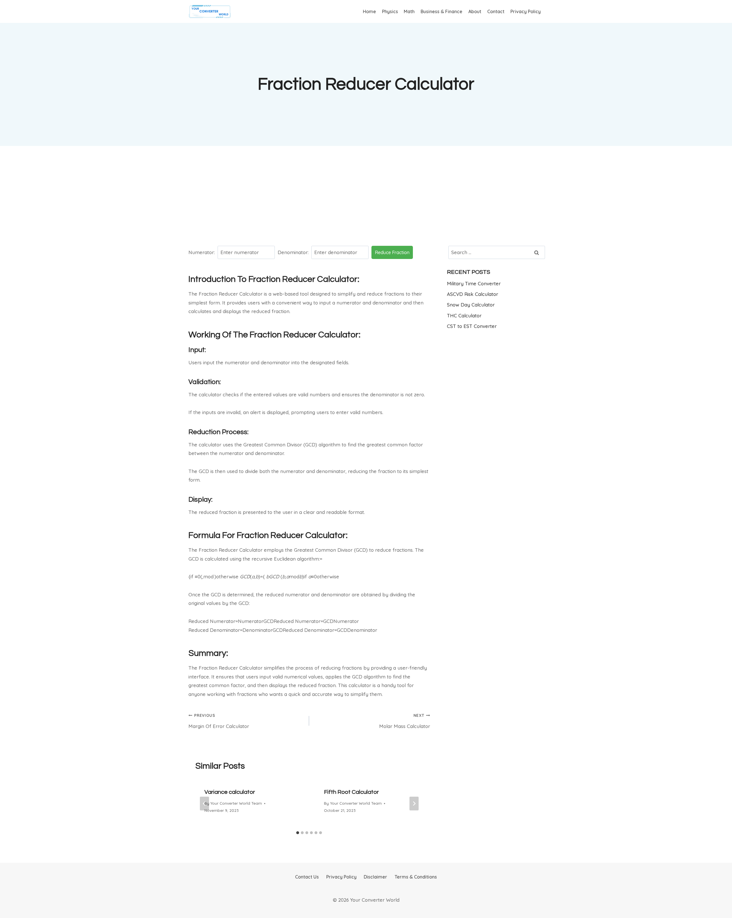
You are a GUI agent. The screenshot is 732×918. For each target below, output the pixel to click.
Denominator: (293, 252)
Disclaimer (375, 877)
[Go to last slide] (204, 803)
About (474, 11)
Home (369, 11)
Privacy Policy (525, 11)
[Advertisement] (366, 195)
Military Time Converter (474, 283)
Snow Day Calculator (471, 305)
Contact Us (307, 877)
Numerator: (201, 252)
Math (409, 11)
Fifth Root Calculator (351, 792)
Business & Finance (441, 11)
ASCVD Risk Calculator (472, 294)
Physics (390, 11)
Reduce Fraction (392, 252)
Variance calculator (229, 792)
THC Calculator (464, 315)
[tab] (297, 832)
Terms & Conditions (416, 877)
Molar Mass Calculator (404, 721)
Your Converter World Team (236, 803)
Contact (495, 11)
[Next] (414, 803)
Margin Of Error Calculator (218, 721)
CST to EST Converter (472, 326)
